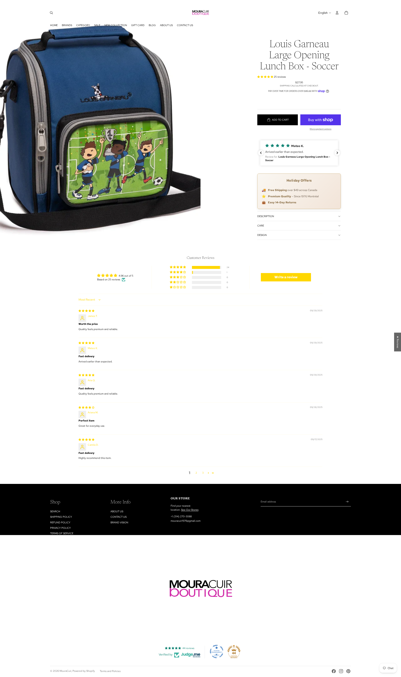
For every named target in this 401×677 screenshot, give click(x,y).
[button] (265, 76)
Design (262, 235)
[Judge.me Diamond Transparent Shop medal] (216, 651)
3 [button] (203, 473)
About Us (116, 511)
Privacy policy (60, 528)
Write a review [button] (286, 277)
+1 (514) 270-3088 (181, 516)
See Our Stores (189, 509)
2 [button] (196, 473)
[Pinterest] (348, 671)
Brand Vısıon (119, 522)
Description (265, 216)
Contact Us (118, 517)
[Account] (337, 12)
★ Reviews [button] (397, 342)
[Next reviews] (337, 153)
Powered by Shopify (83, 671)
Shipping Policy (61, 517)
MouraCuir (65, 671)
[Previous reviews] (261, 153)
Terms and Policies (110, 671)
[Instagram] (341, 671)
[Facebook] (333, 671)
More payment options (320, 129)
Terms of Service (61, 533)
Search (55, 511)
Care (260, 225)
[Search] (51, 12)
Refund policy (60, 522)
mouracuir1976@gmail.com (185, 521)
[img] (86, 311)
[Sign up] (347, 501)
